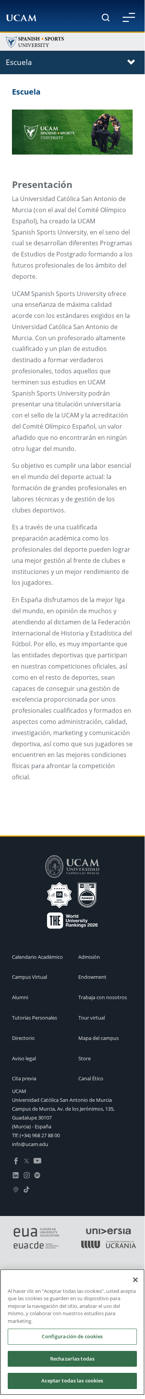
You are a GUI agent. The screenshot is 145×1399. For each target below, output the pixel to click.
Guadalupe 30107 (32, 1117)
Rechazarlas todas (72, 1358)
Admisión (89, 956)
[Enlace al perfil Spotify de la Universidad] (37, 1174)
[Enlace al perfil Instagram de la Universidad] (26, 1174)
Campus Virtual (29, 976)
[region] (72, 1332)
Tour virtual (91, 1017)
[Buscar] (105, 17)
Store (84, 1058)
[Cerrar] (135, 1279)
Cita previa (24, 1078)
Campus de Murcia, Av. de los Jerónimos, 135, (63, 1108)
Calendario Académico (37, 956)
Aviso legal (24, 1058)
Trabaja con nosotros (102, 997)
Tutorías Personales (34, 1017)
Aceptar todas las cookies (72, 1380)
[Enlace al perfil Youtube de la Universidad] (37, 1160)
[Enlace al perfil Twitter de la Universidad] (26, 1160)
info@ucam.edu (30, 1144)
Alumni (20, 997)
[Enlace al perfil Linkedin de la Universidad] (16, 1174)
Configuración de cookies (72, 1336)
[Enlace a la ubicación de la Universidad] (16, 1188)
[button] (128, 17)
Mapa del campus (98, 1038)
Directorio (23, 1038)
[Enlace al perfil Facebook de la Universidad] (16, 1160)
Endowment (92, 976)
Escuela (19, 62)
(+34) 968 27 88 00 (40, 1135)
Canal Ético (90, 1078)
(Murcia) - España (31, 1126)
